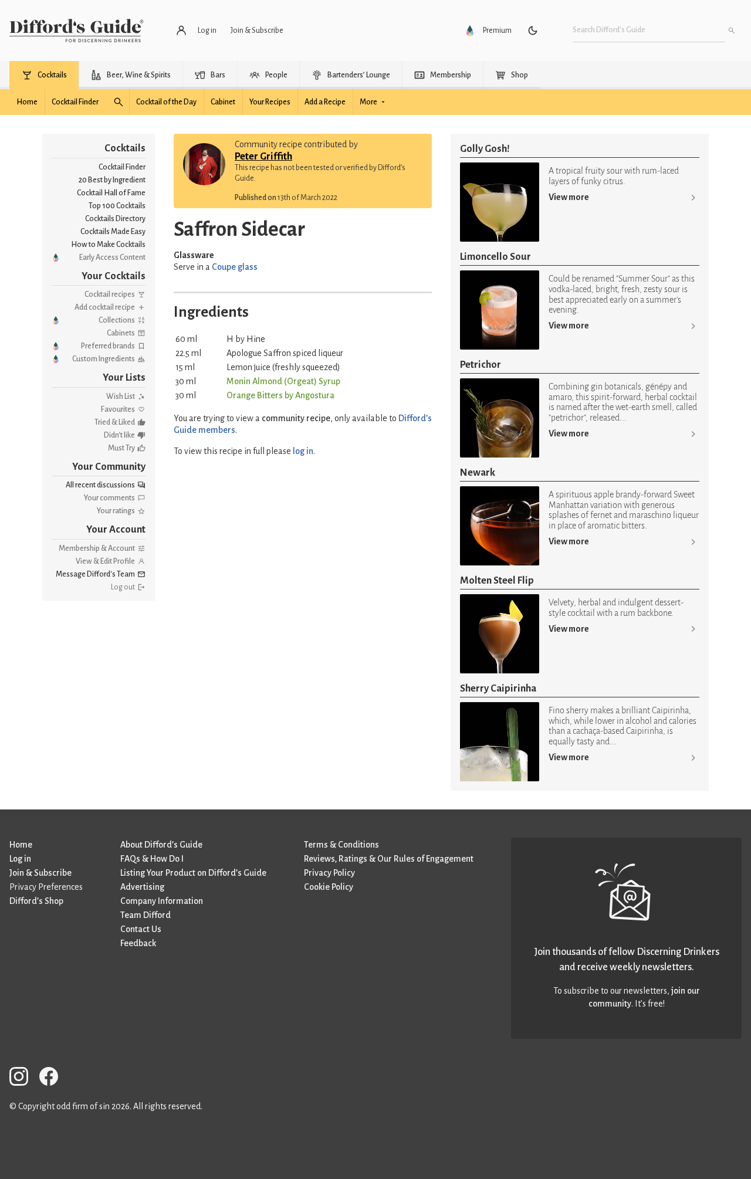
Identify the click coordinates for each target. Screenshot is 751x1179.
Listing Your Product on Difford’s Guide (193, 873)
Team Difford (145, 915)
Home (20, 844)
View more (569, 197)
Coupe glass (235, 267)
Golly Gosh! (485, 148)
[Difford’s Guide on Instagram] (23, 1078)
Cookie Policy (328, 887)
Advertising (142, 887)
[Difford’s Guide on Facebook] (53, 1078)
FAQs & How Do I (152, 858)
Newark (477, 472)
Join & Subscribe (40, 873)
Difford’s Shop (36, 901)
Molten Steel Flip (497, 580)
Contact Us (140, 929)
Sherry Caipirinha (498, 688)
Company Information (161, 901)
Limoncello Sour (495, 256)
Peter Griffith (263, 156)
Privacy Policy (329, 873)
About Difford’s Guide (161, 844)
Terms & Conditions (341, 844)
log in (303, 451)
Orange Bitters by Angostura (280, 395)
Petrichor (480, 364)
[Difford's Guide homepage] (76, 30)
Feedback (138, 943)
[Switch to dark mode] (532, 30)
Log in (20, 858)
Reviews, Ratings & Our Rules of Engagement (388, 858)
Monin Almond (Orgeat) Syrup (283, 381)
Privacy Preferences (46, 887)
